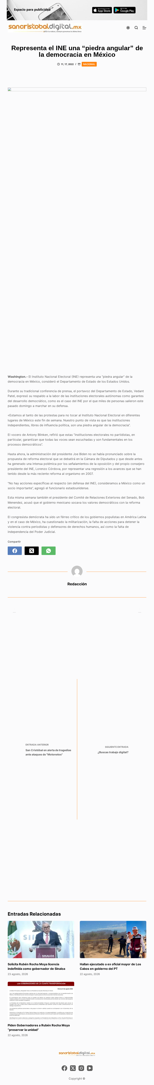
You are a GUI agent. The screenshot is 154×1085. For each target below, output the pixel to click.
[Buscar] (136, 27)
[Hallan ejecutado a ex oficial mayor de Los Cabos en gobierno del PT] (113, 939)
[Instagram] (81, 1068)
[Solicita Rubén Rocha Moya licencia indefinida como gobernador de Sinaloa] (41, 939)
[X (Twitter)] (32, 551)
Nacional (89, 64)
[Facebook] (15, 551)
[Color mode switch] (128, 28)
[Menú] (144, 28)
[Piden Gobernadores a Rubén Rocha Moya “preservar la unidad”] (41, 1000)
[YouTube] (90, 1068)
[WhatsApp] (49, 551)
